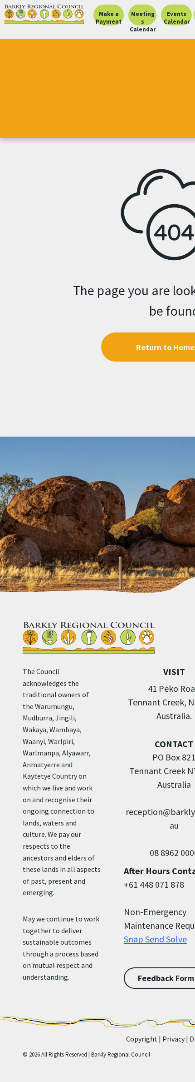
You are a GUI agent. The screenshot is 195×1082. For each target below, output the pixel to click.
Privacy (173, 1038)
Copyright (141, 1038)
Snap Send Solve (155, 939)
